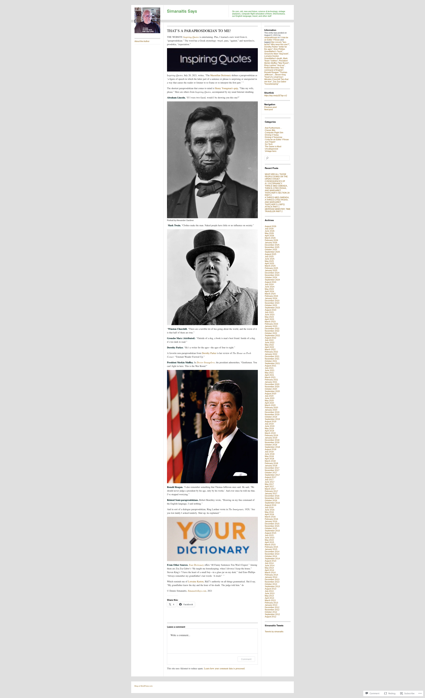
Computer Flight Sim (274, 132)
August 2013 (270, 589)
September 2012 (272, 614)
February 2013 (271, 603)
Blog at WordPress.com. (143, 686)
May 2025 (269, 261)
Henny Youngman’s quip (226, 88)
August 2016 (270, 505)
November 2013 (272, 582)
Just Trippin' (270, 142)
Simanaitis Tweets (274, 625)
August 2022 (270, 338)
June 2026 (269, 231)
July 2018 (269, 452)
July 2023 (269, 312)
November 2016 (272, 498)
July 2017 (269, 479)
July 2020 (269, 396)
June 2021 (269, 370)
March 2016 (270, 517)
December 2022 (272, 328)
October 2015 (271, 528)
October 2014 (271, 556)
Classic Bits (270, 130)
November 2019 (272, 414)
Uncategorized (271, 149)
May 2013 (269, 596)
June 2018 (269, 454)
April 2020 (269, 403)
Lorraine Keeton (196, 581)
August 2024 (270, 282)
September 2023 (272, 308)
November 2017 (272, 470)
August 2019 (270, 421)
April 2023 (269, 319)
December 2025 (272, 245)
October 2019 (271, 417)
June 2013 (269, 593)
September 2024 (272, 280)
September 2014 (272, 558)
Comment (246, 659)
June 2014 (269, 565)
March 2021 (270, 377)
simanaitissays (271, 37)
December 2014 (272, 551)
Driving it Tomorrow (273, 137)
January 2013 (271, 605)
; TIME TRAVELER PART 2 (277, 210)
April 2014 (269, 570)
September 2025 (272, 252)
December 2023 (272, 301)
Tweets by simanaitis (274, 631)
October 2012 (271, 612)
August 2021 (270, 366)
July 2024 (269, 284)
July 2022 (269, 340)
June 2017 (269, 482)
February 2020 (271, 407)
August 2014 (270, 561)
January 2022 (271, 354)
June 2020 (269, 398)
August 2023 (270, 310)
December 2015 (272, 524)
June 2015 (269, 538)
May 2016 (269, 512)
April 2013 (269, 598)
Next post (268, 109)
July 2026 (269, 229)
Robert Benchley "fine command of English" (274, 69)
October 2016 (271, 500)
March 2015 (270, 544)
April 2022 (269, 347)
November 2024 (272, 275)
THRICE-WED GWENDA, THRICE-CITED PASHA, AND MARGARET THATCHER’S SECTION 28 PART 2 (277, 190)
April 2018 (269, 459)
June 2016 (269, 510)
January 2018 (271, 466)
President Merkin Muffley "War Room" (276, 62)
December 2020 (272, 384)
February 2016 (271, 519)
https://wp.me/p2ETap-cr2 (275, 95)
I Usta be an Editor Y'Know (276, 38)
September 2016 (272, 503)
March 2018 (270, 461)
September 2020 (272, 391)
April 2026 (269, 235)
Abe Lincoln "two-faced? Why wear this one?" (276, 43)
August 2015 (270, 533)
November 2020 (272, 387)
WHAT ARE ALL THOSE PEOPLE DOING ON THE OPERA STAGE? (276, 176)
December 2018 (272, 440)
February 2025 (271, 268)
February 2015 (271, 547)
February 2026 (271, 240)
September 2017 (272, 475)
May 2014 (269, 568)
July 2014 (269, 563)
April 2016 (269, 514)
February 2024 (271, 296)
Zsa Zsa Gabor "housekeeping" (275, 82)
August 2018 (270, 449)
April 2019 (269, 431)
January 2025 (271, 270)
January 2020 (271, 410)
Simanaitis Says (182, 11)
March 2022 (270, 349)
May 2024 (269, 289)
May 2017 (269, 484)
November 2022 (272, 331)
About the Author (141, 41)
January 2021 (271, 382)
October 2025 (271, 249)
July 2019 (269, 424)
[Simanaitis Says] (147, 32)
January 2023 (271, 326)
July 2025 (269, 256)
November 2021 (272, 359)
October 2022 (271, 333)
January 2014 (271, 577)
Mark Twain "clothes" (276, 59)
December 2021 (272, 356)
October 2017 (271, 472)
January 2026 (271, 242)
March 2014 (270, 572)
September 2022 (272, 335)
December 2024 (272, 273)
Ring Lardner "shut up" (274, 65)
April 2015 (269, 542)
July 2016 (269, 507)
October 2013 (271, 584)
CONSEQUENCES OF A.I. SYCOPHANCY (275, 182)
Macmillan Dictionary (220, 75)
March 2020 (270, 405)
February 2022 (271, 352)
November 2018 (272, 442)
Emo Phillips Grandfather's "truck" (274, 50)
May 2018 (269, 456)
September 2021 (272, 363)
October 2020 (271, 389)
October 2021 (271, 361)
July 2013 (269, 591)
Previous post (270, 107)
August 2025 (270, 254)
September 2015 (272, 531)
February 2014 (271, 575)
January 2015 (271, 549)
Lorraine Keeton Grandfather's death (273, 57)
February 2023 (271, 324)
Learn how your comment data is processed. (224, 668)
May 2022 (269, 345)
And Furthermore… (273, 128)
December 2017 (272, 468)
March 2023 (270, 321)
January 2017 (271, 493)
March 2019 (270, 433)
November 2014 (272, 554)
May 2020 (269, 400)
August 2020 (270, 393)
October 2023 (271, 305)
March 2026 (270, 238)
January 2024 (271, 298)
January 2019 (271, 438)
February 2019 (271, 435)
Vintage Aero (270, 151)
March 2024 (270, 294)
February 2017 (271, 491)
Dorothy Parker (209, 353)
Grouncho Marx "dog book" (276, 54)
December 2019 (272, 412)
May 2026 (269, 233)
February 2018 (271, 463)
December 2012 (272, 607)
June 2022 (269, 342)
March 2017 (270, 489)
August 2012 (270, 617)
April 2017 (269, 486)
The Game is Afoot (273, 146)
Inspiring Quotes (191, 37)
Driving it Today (272, 135)
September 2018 (272, 447)
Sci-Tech (269, 144)
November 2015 (272, 526)
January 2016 (271, 521)
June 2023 (269, 314)
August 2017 (270, 477)
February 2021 (271, 380)
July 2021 (269, 368)
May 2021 (269, 373)
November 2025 (272, 247)
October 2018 (271, 445)
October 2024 (271, 277)
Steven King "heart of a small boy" (275, 76)
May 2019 (269, 428)
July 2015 (269, 535)
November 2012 (272, 610)
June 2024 (269, 287)
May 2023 (269, 317)
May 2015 (269, 540)
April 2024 (269, 291)
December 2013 (272, 579)
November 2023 (272, 303)
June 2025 (269, 259)
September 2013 (272, 586)
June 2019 (269, 426)
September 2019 (272, 419)
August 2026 (270, 226)
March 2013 (270, 600)
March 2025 (270, 266)
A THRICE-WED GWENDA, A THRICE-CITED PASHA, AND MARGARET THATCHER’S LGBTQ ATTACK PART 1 (277, 202)
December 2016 (272, 496)
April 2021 (269, 375)
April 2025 (269, 263)
